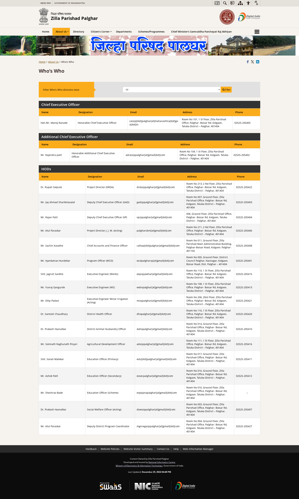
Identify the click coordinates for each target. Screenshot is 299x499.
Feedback (91, 449)
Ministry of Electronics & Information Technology (139, 465)
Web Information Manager (198, 449)
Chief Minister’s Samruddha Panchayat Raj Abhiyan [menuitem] (201, 31)
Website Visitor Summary (138, 449)
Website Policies (110, 449)
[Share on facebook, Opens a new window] (248, 62)
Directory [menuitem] (78, 31)
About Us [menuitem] (61, 31)
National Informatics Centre (161, 462)
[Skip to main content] (216, 3)
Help (176, 449)
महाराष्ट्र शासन (45, 3)
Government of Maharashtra (69, 3)
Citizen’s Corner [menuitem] (100, 31)
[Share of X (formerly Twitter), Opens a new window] (253, 62)
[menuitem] (224, 3)
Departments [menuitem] (124, 31)
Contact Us (163, 449)
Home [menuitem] (45, 31)
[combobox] (256, 3)
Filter (227, 89)
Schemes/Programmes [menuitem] (151, 31)
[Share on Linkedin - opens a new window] (258, 62)
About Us (53, 61)
